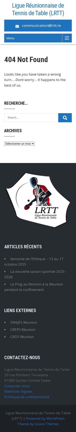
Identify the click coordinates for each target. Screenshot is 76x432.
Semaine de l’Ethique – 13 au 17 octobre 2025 (34, 261)
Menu (10, 38)
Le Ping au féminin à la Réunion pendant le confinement (33, 287)
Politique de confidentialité (26, 396)
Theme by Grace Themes (38, 423)
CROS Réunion (22, 336)
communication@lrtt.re (41, 25)
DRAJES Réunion (23, 322)
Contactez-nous (17, 385)
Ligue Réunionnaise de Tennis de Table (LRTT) (38, 9)
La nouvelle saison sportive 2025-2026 (35, 274)
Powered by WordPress (45, 418)
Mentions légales (18, 391)
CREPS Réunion (22, 329)
